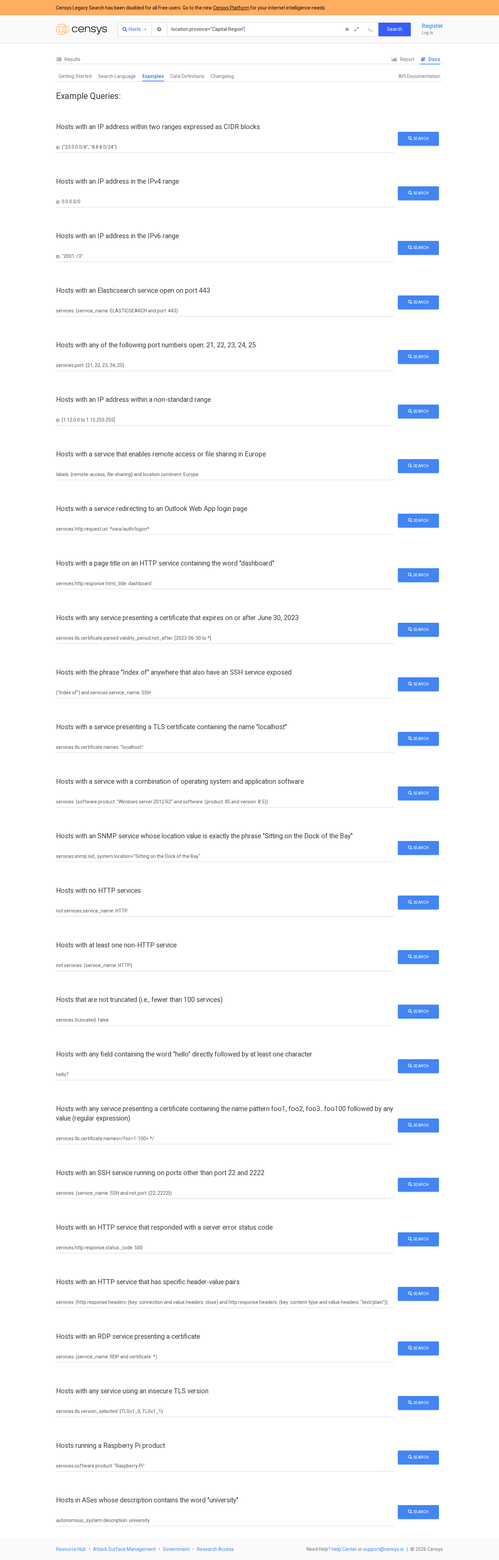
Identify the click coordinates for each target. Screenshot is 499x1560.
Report (406, 59)
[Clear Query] (347, 29)
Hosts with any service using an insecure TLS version (132, 1391)
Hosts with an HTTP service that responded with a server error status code (164, 1227)
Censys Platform (231, 8)
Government (176, 1549)
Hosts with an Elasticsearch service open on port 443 (133, 290)
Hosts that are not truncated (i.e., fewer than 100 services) (139, 1000)
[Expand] (356, 29)
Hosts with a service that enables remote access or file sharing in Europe (161, 454)
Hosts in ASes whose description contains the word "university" (147, 1500)
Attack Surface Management (124, 1549)
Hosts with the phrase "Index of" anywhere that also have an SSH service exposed (174, 672)
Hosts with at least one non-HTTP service (116, 945)
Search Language (117, 76)
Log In (427, 32)
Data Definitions (187, 76)
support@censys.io (383, 1549)
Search (420, 138)
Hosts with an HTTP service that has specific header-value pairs (148, 1282)
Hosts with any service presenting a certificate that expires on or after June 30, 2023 (177, 618)
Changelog (222, 76)
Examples (153, 76)
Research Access (215, 1549)
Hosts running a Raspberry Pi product (110, 1446)
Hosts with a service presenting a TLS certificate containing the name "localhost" (171, 727)
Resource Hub (71, 1549)
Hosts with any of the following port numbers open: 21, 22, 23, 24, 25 (156, 345)
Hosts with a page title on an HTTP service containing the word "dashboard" (165, 563)
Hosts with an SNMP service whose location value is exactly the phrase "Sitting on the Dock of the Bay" (204, 836)
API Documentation (419, 76)
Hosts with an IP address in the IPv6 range (117, 236)
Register (432, 26)
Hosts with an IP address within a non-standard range (133, 400)
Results (71, 59)
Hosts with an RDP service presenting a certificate (128, 1336)
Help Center (344, 1549)
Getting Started (75, 76)
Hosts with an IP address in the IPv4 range (117, 181)
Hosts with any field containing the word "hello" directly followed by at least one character (184, 1054)
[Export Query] (370, 29)
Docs (433, 59)
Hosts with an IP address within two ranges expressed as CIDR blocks (158, 127)
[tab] (68, 59)
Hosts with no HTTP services (98, 891)
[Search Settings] (159, 29)
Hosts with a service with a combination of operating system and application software (180, 781)
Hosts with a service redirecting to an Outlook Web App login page (151, 509)
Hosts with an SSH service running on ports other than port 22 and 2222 (160, 1173)
